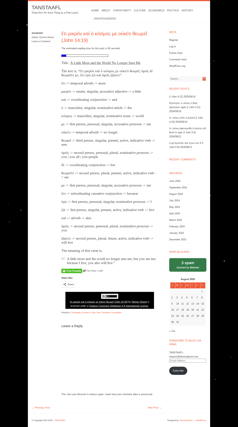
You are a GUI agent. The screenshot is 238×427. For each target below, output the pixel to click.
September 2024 (178, 187)
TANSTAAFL (46, 7)
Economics (156, 10)
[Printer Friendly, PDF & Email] (71, 270)
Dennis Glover (46, 37)
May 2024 (174, 207)
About (106, 10)
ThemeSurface (186, 420)
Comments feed (177, 59)
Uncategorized (105, 18)
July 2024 (174, 200)
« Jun (172, 331)
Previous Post (41, 407)
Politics (173, 10)
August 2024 (176, 194)
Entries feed (175, 53)
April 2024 (174, 213)
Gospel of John (89, 312)
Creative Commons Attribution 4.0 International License (118, 306)
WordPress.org (177, 66)
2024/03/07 (37, 33)
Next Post (155, 407)
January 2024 (176, 233)
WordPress (201, 420)
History (187, 10)
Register (173, 40)
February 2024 (177, 226)
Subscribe (178, 370)
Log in (172, 46)
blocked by (188, 265)
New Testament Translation (109, 312)
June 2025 (174, 181)
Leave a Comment (41, 41)
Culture (140, 10)
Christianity (122, 10)
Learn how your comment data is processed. (129, 394)
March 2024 (175, 220)
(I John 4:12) (176, 96)
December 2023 (177, 239)
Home (95, 10)
